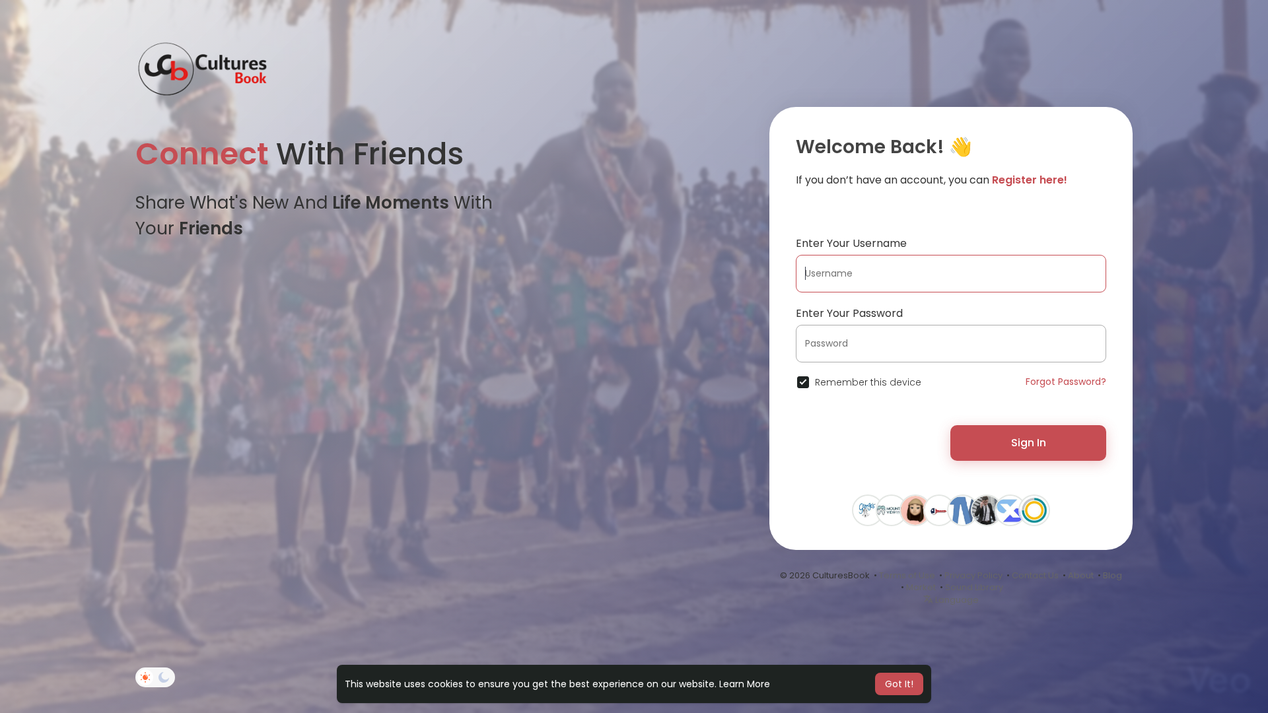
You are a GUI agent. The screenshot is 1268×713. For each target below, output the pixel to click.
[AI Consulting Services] (1010, 509)
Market (921, 587)
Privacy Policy (973, 575)
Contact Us (1035, 575)
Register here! (1029, 179)
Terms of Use (907, 575)
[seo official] (915, 509)
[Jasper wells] (986, 509)
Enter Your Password (849, 313)
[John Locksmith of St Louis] (939, 509)
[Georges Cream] (867, 509)
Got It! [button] (899, 684)
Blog (1112, 575)
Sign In (1028, 442)
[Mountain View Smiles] (891, 509)
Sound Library (974, 587)
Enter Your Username (851, 243)
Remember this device (868, 382)
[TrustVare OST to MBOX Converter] (962, 509)
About (1081, 575)
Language (956, 600)
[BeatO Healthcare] (1034, 509)
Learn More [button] (744, 684)
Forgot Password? (1066, 381)
